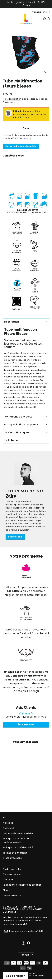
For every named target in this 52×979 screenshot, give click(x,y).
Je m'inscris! (13, 498)
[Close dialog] (49, 471)
